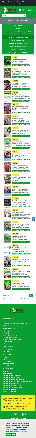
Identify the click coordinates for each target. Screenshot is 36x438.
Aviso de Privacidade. (20, 431)
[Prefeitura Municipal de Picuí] (9, 10)
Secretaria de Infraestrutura (12, 385)
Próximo (27, 299)
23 (20, 295)
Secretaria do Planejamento (12, 387)
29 (11, 299)
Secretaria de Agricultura (11, 377)
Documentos (7, 349)
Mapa (5, 359)
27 (4, 299)
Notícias (10, 20)
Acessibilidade (17, 1)
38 (18, 299)
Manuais (6, 351)
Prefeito (5, 371)
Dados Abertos (8, 341)
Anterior (6, 295)
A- (31, 1)
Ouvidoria (10, 1)
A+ (29, 1)
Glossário (6, 333)
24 (23, 295)
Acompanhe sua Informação (12, 339)
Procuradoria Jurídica (10, 391)
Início (4, 20)
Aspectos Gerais (8, 363)
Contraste (25, 1)
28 (7, 299)
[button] (24, 15)
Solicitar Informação (10, 337)
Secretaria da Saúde (9, 389)
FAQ (4, 343)
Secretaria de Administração (12, 375)
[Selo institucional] (20, 10)
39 (21, 299)
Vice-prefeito (7, 373)
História (5, 357)
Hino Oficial (7, 361)
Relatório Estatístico (10, 335)
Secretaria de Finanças (10, 383)
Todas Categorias (18, 25)
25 (27, 295)
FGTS (4, 321)
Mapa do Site (7, 325)
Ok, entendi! (11, 434)
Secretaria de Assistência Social (13, 379)
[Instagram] (19, 4)
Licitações (6, 331)
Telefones (4, 1)
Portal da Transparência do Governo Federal (17, 323)
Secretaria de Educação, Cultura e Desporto (17, 381)
